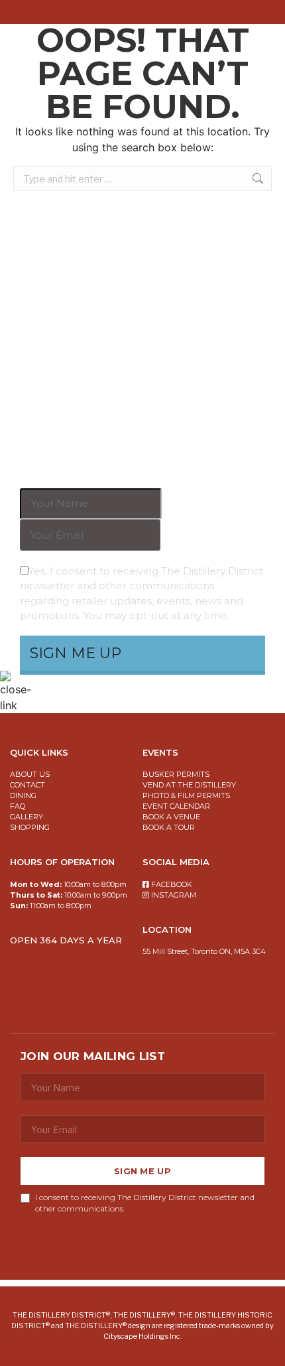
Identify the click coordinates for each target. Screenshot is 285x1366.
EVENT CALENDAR (176, 806)
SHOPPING (30, 827)
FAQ (17, 806)
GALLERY (26, 816)
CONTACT (27, 784)
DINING (23, 795)
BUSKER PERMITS (175, 774)
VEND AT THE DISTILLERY (189, 784)
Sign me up (142, 1171)
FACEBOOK (171, 884)
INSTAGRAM (173, 895)
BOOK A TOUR (168, 827)
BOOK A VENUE (171, 816)
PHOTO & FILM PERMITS (186, 795)
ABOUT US (30, 774)
